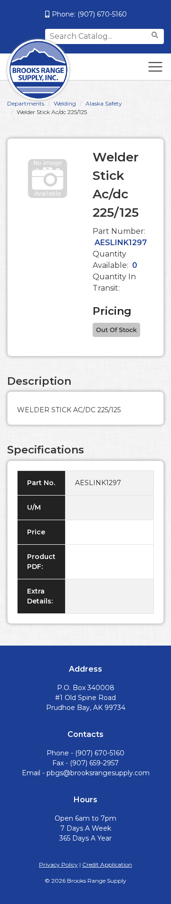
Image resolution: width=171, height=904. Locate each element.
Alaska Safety (104, 103)
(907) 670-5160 (102, 14)
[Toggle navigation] (155, 66)
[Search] (156, 35)
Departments (25, 103)
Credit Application (107, 864)
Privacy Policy (58, 864)
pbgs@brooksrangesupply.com (98, 773)
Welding (65, 103)
